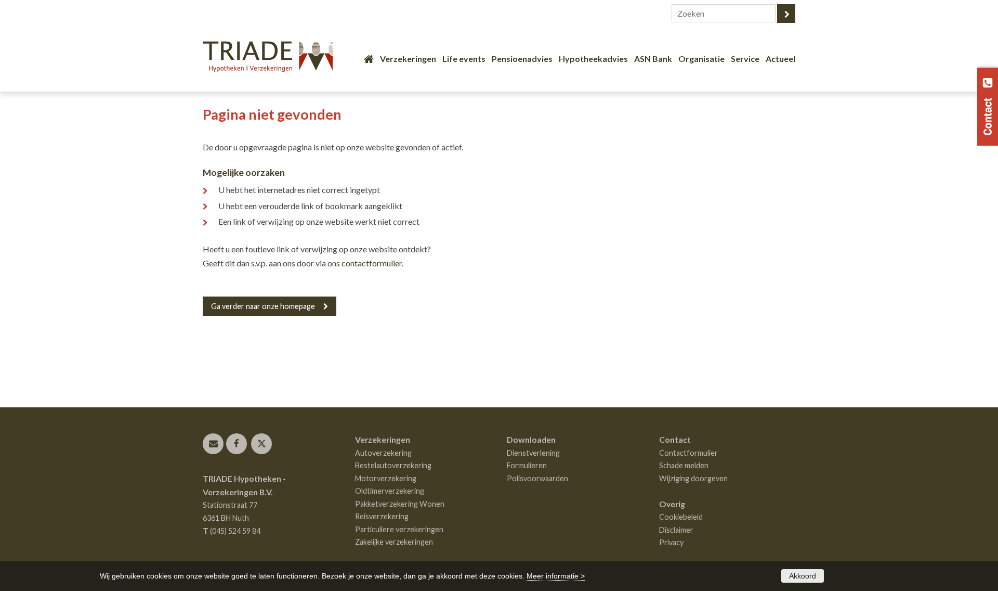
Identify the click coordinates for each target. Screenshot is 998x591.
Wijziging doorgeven (693, 478)
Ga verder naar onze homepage (263, 306)
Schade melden (683, 465)
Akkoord (802, 576)
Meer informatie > (556, 576)
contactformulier (372, 263)
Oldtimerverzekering (389, 490)
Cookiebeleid (681, 516)
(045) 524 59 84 (235, 530)
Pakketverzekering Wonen (399, 503)
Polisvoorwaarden (537, 478)
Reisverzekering (382, 516)
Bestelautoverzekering (393, 465)
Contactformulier (688, 452)
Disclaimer (676, 529)
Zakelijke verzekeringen (394, 541)
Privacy (671, 542)
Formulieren (527, 465)
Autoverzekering (383, 452)
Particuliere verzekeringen (399, 529)
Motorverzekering (385, 478)
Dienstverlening (533, 452)
